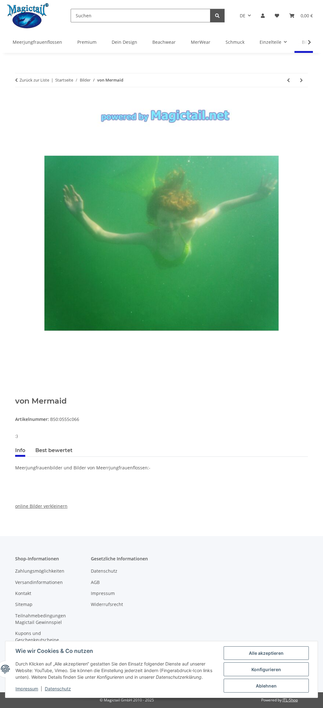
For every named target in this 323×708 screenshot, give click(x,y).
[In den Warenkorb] (20, 393)
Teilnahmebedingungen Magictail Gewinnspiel (40, 619)
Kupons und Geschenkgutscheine (37, 636)
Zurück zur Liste (34, 80)
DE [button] (242, 16)
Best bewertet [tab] (54, 450)
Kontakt (23, 593)
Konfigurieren (266, 669)
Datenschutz (58, 688)
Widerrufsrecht (107, 604)
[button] (263, 15)
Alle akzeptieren (266, 653)
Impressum (26, 688)
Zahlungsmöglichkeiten (39, 571)
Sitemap (23, 604)
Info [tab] (20, 450)
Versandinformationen (39, 582)
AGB (95, 582)
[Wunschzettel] (277, 15)
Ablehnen (266, 685)
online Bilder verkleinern (41, 506)
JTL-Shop (290, 700)
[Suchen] (217, 15)
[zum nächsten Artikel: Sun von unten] (301, 80)
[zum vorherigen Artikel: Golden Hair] (288, 80)
